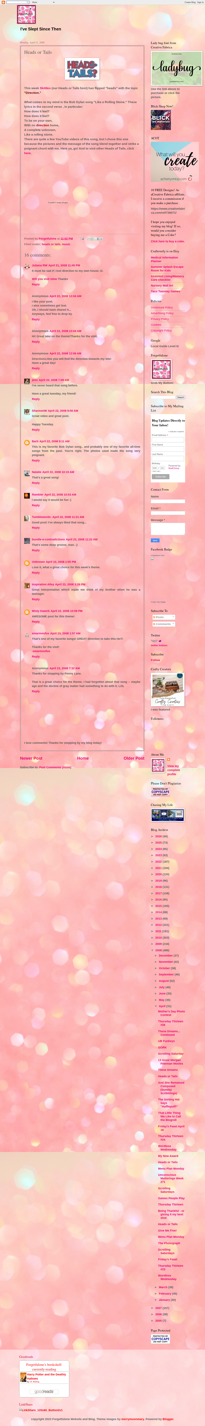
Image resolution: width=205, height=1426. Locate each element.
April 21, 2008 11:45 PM (64, 265)
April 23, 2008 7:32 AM (64, 668)
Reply (36, 284)
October (165, 968)
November (166, 961)
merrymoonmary (132, 1419)
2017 (159, 893)
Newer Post (31, 758)
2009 (159, 943)
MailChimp (173, 468)
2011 (158, 931)
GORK (162, 1047)
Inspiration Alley (43, 584)
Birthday (156, 463)
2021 (159, 868)
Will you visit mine (44, 279)
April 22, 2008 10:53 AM (60, 494)
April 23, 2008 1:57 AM (65, 633)
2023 (159, 855)
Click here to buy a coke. (168, 241)
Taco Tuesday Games (165, 291)
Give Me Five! (167, 1230)
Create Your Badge (158, 602)
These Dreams (168, 1069)
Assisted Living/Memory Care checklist (167, 278)
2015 (159, 906)
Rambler (37, 494)
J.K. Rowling (34, 1382)
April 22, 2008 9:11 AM (54, 441)
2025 (159, 842)
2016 (159, 899)
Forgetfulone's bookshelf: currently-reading (44, 1366)
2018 (159, 887)
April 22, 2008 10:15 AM (58, 472)
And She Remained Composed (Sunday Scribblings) (171, 1088)
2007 (159, 1308)
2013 (159, 918)
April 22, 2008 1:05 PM (61, 561)
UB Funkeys (166, 1041)
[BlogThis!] (92, 239)
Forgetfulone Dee (157, 555)
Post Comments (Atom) (55, 767)
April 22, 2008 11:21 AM (68, 517)
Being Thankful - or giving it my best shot (171, 1214)
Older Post (134, 758)
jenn (35, 380)
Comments (163, 624)
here (27, 153)
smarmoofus (40, 633)
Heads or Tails (168, 1076)
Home (83, 758)
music (66, 244)
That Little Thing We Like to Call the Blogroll (169, 1116)
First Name (157, 444)
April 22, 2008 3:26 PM (70, 584)
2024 (159, 849)
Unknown (38, 561)
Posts (159, 617)
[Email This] (89, 239)
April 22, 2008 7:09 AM (54, 380)
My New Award (168, 1156)
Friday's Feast (167, 1259)
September (167, 974)
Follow (155, 660)
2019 (159, 880)
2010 (159, 937)
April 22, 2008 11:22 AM (82, 539)
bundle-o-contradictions (48, 539)
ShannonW (39, 410)
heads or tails (51, 244)
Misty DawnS (41, 611)
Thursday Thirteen (170, 1204)
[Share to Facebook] (98, 239)
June (162, 993)
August (164, 980)
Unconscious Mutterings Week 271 (171, 1178)
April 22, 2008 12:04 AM (65, 296)
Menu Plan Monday (171, 1168)
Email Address (160, 435)
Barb (35, 441)
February (165, 1293)
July (162, 987)
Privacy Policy (160, 319)
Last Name (157, 454)
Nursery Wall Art (162, 285)
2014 (159, 912)
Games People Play (171, 1198)
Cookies (156, 324)
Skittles (45, 88)
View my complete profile (173, 770)
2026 (159, 836)
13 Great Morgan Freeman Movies (170, 1061)
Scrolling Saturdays (166, 1190)
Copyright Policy (161, 330)
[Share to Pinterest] (101, 239)
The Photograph (169, 1243)
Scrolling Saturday (171, 1053)
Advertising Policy (162, 313)
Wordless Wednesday (167, 1147)
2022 (159, 861)
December (166, 955)
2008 (159, 950)
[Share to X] (95, 239)
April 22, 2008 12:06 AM (65, 353)
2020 (159, 874)
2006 (159, 1314)
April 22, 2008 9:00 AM (63, 410)
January (165, 1299)
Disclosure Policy (162, 307)
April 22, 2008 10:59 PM (66, 611)
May (162, 1000)
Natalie (36, 472)
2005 (159, 1320)
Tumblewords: (41, 517)
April (162, 1006)
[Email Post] (82, 238)
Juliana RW (39, 265)
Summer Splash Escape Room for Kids (167, 268)
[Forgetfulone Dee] (160, 597)
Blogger (168, 1419)
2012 (159, 924)
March (163, 1287)
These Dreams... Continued (169, 1033)
